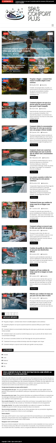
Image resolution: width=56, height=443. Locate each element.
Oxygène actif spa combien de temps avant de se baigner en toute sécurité (41, 272)
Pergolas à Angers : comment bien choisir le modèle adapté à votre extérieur (14, 67)
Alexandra (16, 53)
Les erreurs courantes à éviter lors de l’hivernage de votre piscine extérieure (41, 179)
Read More (34, 97)
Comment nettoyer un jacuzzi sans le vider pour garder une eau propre (41, 227)
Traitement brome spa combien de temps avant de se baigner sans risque (41, 204)
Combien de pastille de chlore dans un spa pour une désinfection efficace (41, 250)
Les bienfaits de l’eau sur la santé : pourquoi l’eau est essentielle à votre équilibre (40, 67)
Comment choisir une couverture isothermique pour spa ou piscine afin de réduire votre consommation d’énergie (41, 152)
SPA (5, 204)
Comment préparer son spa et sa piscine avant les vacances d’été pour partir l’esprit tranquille (34, 2)
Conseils (32, 60)
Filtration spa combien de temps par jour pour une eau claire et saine (41, 294)
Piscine (6, 33)
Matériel (6, 152)
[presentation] (49, 33)
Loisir (4, 357)
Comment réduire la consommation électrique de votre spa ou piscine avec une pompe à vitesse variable (41, 128)
